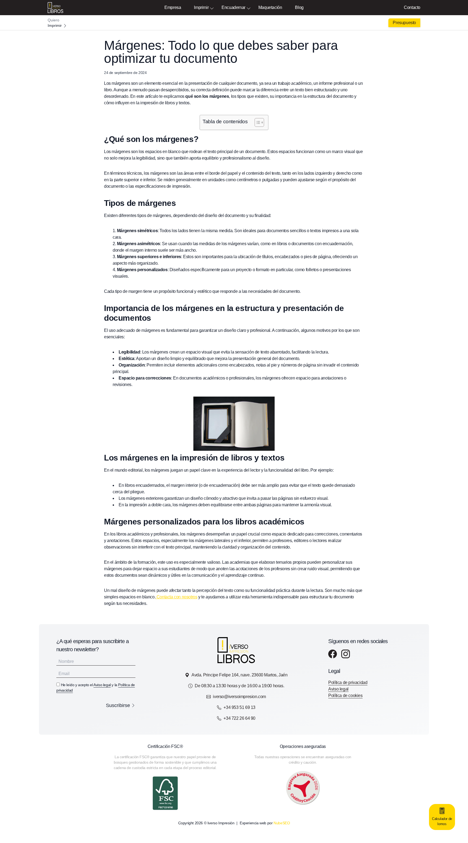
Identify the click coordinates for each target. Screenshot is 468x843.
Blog (299, 7)
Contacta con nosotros (176, 597)
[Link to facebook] (332, 654)
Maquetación (270, 7)
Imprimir (201, 7)
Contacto (412, 7)
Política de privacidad (347, 682)
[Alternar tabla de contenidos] (257, 122)
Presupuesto (404, 22)
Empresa (172, 7)
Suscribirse (118, 705)
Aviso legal (102, 685)
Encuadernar (233, 7)
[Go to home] (234, 22)
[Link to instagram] (345, 654)
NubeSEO (282, 823)
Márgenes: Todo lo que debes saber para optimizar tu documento (221, 52)
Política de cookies (345, 695)
